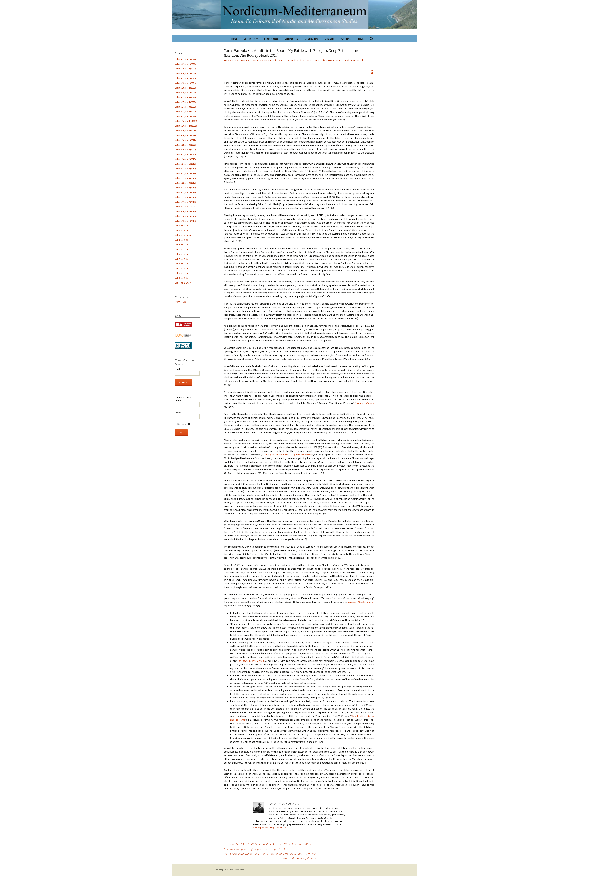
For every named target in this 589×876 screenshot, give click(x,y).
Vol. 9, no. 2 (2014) (183, 235)
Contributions (311, 38)
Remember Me (184, 424)
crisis (293, 60)
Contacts (329, 38)
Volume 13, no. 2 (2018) (185, 168)
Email (178, 369)
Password (179, 412)
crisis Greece (303, 60)
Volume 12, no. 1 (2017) (185, 192)
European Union (250, 60)
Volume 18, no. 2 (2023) (185, 87)
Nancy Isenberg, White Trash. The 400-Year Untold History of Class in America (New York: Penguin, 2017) (271, 856)
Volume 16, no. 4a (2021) (186, 125)
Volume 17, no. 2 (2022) (185, 111)
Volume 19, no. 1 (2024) (185, 83)
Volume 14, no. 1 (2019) (185, 163)
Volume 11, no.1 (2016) (185, 206)
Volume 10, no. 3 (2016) (185, 211)
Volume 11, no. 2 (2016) (185, 202)
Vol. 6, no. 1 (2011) (183, 278)
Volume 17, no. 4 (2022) (185, 102)
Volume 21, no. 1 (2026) (185, 64)
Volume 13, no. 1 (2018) (185, 173)
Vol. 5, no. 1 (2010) (183, 282)
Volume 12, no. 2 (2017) (185, 187)
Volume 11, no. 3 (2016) (185, 197)
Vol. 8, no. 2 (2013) (183, 249)
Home (234, 38)
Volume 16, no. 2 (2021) (185, 135)
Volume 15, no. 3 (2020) (185, 144)
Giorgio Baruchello (355, 60)
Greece (282, 60)
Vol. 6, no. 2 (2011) (183, 273)
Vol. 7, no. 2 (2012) (183, 263)
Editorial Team (291, 38)
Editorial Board (271, 38)
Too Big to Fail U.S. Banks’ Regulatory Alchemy (287, 454)
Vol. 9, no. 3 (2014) (183, 230)
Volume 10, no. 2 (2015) (185, 216)
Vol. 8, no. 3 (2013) (183, 244)
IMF (288, 60)
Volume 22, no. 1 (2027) (185, 59)
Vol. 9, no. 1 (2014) (183, 240)
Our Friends (346, 38)
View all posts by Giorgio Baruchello (270, 827)
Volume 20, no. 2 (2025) (185, 68)
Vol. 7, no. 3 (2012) (183, 259)
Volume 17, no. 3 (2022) (185, 106)
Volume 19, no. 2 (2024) (185, 78)
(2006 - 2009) (180, 302)
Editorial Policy (251, 38)
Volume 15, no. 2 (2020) (185, 149)
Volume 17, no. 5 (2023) (185, 97)
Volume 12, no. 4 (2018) (185, 178)
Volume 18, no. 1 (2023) (185, 92)
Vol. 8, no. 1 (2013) (183, 254)
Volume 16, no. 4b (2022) (186, 121)
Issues (361, 38)
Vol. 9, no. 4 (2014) (183, 225)
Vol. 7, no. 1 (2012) (183, 268)
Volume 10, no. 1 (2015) (185, 221)
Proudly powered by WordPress (229, 869)
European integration (268, 60)
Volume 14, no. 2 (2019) (185, 159)
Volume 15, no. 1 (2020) (185, 154)
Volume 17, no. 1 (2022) (185, 116)
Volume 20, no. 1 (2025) (185, 73)
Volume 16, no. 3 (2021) (185, 130)
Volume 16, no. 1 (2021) (185, 140)
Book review (232, 60)
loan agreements (334, 60)
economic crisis (317, 60)
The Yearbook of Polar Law (250, 660)
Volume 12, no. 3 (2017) (185, 182)
